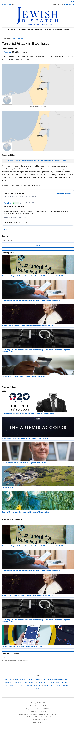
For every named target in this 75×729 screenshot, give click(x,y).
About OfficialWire (21, 679)
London (20, 38)
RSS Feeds (19, 685)
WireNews (38, 29)
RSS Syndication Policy (34, 685)
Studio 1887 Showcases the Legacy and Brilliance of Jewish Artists (25, 512)
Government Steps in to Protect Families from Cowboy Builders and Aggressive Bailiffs (33, 276)
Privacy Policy (8, 685)
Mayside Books (57, 29)
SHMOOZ (30, 29)
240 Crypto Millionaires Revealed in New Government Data (22, 646)
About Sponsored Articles (37, 679)
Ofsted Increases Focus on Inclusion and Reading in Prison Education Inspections (31, 300)
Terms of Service (49, 685)
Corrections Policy (29, 682)
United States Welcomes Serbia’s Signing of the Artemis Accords (25, 438)
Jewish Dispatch (11, 29)
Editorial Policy (54, 682)
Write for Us (37, 688)
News (14, 38)
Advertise (8, 682)
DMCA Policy (42, 682)
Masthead (64, 682)
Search (37, 245)
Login (13, 4)
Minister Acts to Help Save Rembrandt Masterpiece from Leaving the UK (27, 325)
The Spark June (7, 487)
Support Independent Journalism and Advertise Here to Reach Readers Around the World (35, 161)
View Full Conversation (64, 193)
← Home (5, 229)
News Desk (7, 52)
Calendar (67, 29)
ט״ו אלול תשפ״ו (69, 4)
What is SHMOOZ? (63, 685)
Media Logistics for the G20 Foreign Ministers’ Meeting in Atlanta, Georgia (28, 413)
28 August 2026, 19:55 (56, 4)
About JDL (9, 679)
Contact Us (17, 682)
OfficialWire (22, 29)
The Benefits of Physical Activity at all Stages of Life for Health (24, 463)
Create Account (6, 4)
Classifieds (47, 29)
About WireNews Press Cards (58, 679)
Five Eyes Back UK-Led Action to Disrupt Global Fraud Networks (24, 376)
